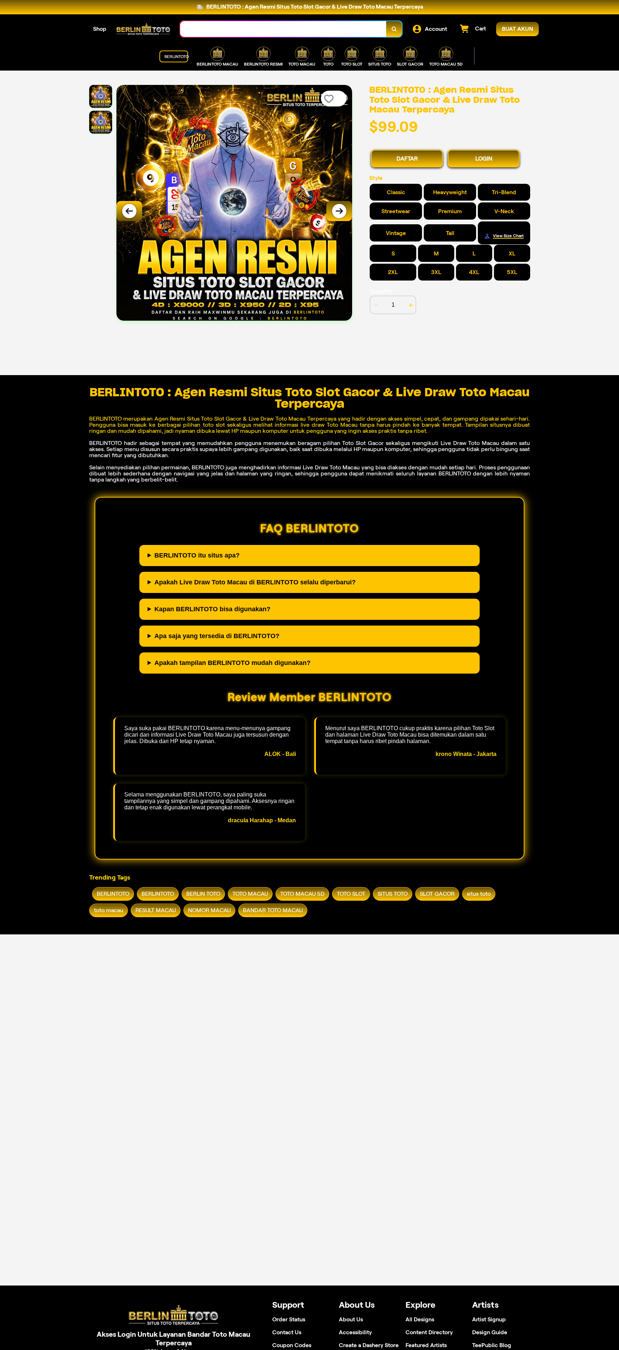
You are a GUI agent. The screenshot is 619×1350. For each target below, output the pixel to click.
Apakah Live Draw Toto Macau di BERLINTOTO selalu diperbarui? (255, 582)
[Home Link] (143, 29)
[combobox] (283, 29)
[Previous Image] (129, 211)
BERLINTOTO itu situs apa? (197, 555)
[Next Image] (339, 211)
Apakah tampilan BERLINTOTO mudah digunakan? (232, 662)
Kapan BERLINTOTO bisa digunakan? (212, 609)
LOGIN (483, 158)
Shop (99, 29)
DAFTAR (407, 158)
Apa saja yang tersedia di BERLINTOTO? (216, 636)
